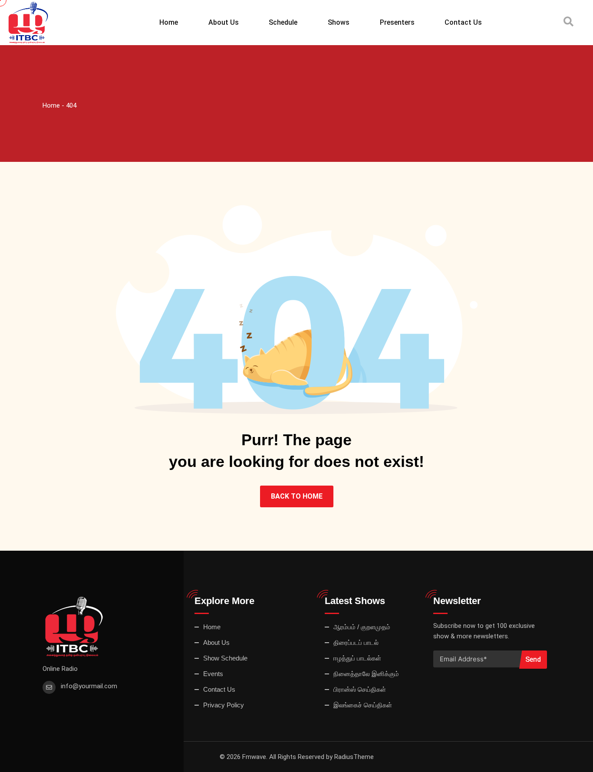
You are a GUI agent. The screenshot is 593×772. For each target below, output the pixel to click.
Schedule (283, 22)
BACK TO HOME (297, 496)
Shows (338, 22)
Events (213, 673)
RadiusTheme (354, 757)
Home (168, 22)
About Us (223, 22)
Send (533, 659)
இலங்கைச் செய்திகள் (362, 705)
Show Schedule (225, 658)
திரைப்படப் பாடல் (356, 642)
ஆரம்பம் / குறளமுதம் (361, 627)
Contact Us (463, 22)
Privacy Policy (223, 705)
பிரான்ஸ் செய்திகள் (359, 689)
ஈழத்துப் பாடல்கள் (357, 658)
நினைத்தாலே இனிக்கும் (366, 673)
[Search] (568, 22)
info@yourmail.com (89, 686)
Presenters (397, 22)
